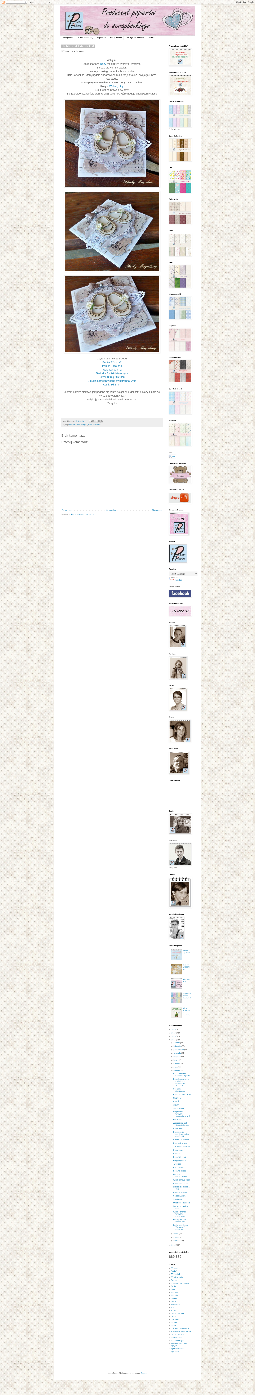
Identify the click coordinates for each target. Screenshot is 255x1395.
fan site (174, 1322)
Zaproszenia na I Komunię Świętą (181, 1124)
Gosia (173, 1286)
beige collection (177, 1313)
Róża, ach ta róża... (181, 1143)
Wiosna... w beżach (181, 1140)
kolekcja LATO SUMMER (181, 1332)
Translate (178, 580)
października (179, 1050)
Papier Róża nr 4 (112, 365)
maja (176, 1067)
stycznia (177, 1241)
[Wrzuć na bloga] (93, 421)
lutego (176, 1237)
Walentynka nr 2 (112, 369)
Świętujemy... (178, 1199)
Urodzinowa (178, 1150)
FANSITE (151, 38)
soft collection (176, 1338)
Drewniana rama (180, 1192)
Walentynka (97, 425)
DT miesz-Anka (177, 1277)
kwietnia (177, 1070)
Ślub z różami (178, 1108)
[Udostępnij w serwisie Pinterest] (101, 421)
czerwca (177, 1063)
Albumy (176, 1105)
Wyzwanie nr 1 (186, 980)
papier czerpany (177, 1334)
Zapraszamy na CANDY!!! (187, 996)
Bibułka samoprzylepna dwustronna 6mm (112, 380)
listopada (177, 1046)
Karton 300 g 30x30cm (112, 377)
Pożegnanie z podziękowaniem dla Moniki (181, 1134)
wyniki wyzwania (177, 1349)
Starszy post (157, 510)
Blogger (144, 1373)
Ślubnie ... (177, 1098)
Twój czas (177, 1164)
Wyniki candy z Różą (181, 1180)
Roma (173, 1301)
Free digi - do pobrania (135, 38)
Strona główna (67, 38)
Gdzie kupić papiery (85, 38)
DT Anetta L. (176, 1274)
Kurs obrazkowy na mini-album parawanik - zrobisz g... (181, 1082)
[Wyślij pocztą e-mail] (90, 421)
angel (173, 1310)
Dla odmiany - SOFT (181, 1183)
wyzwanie (175, 1352)
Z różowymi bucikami (181, 1147)
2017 (173, 1033)
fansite (173, 1325)
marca (176, 1234)
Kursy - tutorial (116, 38)
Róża (90, 425)
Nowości (176, 1101)
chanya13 (175, 1319)
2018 (173, 1029)
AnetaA (174, 1271)
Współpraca (101, 38)
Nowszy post (67, 510)
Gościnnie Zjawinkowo (179, 1090)
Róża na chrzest (179, 1171)
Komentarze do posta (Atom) (82, 514)
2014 (173, 1245)
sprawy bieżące (177, 1341)
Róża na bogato (179, 1157)
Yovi (172, 1307)
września (177, 1053)
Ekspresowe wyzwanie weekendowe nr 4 (181, 1114)
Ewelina (174, 1280)
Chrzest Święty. (179, 1196)
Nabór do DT (178, 1129)
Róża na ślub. (178, 1167)
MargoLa (84, 425)
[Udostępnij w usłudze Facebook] (99, 421)
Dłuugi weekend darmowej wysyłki (181, 1074)
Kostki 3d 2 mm (112, 384)
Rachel (174, 1298)
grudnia (177, 1043)
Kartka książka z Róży (182, 1095)
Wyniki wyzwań (186, 951)
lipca (176, 1060)
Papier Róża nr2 (112, 362)
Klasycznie (177, 1120)
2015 (173, 1040)
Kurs (173, 1289)
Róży (103, 63)
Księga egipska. (179, 1161)
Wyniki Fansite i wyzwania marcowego (179, 1214)
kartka (78, 425)
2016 (173, 1036)
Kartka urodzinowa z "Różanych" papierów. (181, 1227)
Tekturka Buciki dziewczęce (112, 373)
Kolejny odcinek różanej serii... (180, 1221)
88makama (175, 1268)
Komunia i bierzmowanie (180, 1175)
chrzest (72, 425)
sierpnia (177, 1057)
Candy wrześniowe (186, 967)
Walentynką (116, 86)
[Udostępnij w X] (96, 421)
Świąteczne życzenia (181, 1203)
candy (173, 1316)
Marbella (174, 1292)
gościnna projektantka (180, 1328)
